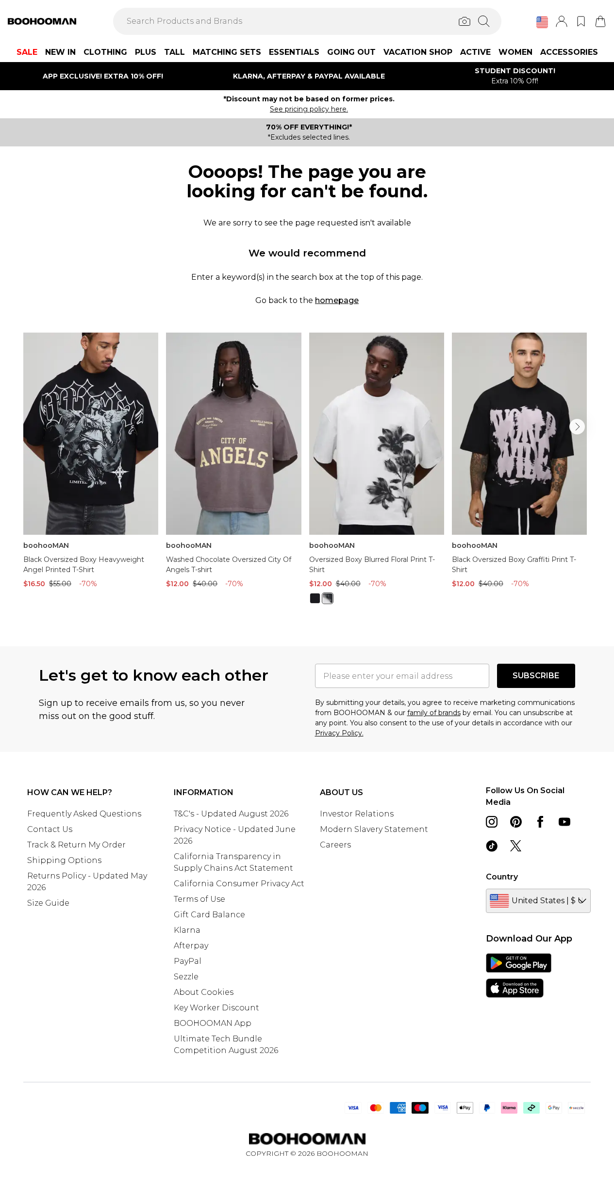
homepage (337, 300)
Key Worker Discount (216, 1007)
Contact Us (49, 829)
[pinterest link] (516, 822)
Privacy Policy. (339, 733)
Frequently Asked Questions (84, 813)
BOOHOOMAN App (212, 1023)
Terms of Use (199, 899)
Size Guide (48, 903)
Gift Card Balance (209, 914)
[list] (307, 474)
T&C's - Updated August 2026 (231, 813)
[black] (315, 598)
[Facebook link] (540, 822)
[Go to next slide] (577, 426)
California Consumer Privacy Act (239, 883)
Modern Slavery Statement (374, 829)
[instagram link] (492, 822)
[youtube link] (564, 822)
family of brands (434, 712)
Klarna (187, 930)
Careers (335, 844)
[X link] (516, 846)
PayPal (187, 961)
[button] (542, 22)
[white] (327, 598)
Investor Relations (357, 813)
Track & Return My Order (76, 844)
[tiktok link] (492, 846)
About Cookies (203, 992)
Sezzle (186, 976)
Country (502, 876)
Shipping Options (64, 860)
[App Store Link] (518, 975)
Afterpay (191, 945)
